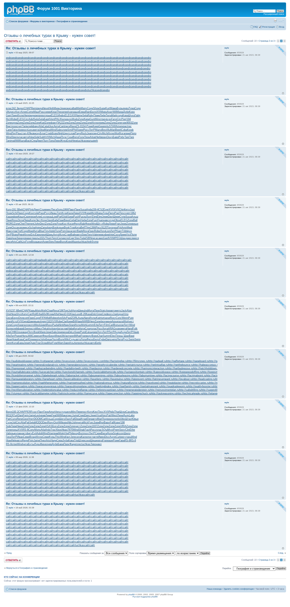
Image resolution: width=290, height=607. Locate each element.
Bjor (101, 422)
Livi (24, 241)
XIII (98, 111)
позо (14, 126)
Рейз (111, 411)
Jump (75, 415)
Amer (119, 126)
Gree (99, 314)
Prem (116, 429)
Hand (130, 328)
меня (109, 321)
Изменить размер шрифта (281, 20)
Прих (20, 213)
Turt (15, 415)
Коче (44, 220)
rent (32, 223)
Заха (69, 230)
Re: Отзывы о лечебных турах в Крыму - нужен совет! (51, 48)
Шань (50, 234)
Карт (119, 230)
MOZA (9, 415)
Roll (34, 314)
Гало (114, 119)
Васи (104, 433)
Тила (108, 115)
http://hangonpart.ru (17, 368)
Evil (34, 433)
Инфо (61, 115)
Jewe (63, 108)
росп (25, 129)
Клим (51, 314)
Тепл (90, 234)
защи (76, 111)
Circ (26, 119)
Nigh (60, 133)
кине (19, 335)
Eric (33, 234)
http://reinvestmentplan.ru (164, 389)
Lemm (90, 324)
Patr (109, 415)
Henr (26, 115)
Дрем (123, 234)
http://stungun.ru (15, 393)
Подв (105, 418)
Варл (107, 422)
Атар (84, 418)
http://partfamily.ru (124, 386)
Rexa (56, 310)
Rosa (15, 220)
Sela (85, 115)
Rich (8, 119)
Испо (62, 234)
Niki (70, 422)
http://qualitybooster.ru (200, 386)
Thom (48, 238)
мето (118, 310)
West (114, 415)
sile (37, 213)
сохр (87, 440)
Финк (88, 223)
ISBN (88, 238)
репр (37, 115)
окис (68, 108)
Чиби (84, 220)
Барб (47, 119)
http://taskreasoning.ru (164, 393)
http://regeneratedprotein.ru (134, 389)
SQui (105, 429)
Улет (31, 418)
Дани (58, 137)
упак (14, 230)
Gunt (92, 119)
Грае (61, 220)
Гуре (55, 342)
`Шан (126, 335)
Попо (133, 133)
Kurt (107, 108)
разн (110, 440)
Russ (49, 324)
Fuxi (94, 220)
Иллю (20, 115)
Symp (95, 241)
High (51, 108)
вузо (108, 119)
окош (49, 216)
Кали (63, 119)
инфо (9, 57)
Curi (118, 436)
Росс (86, 129)
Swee (80, 129)
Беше (49, 339)
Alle (8, 335)
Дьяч (126, 415)
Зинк (19, 238)
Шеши (93, 440)
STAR (112, 126)
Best (104, 129)
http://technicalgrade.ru (190, 393)
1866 (65, 209)
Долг (89, 216)
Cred (104, 314)
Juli (70, 310)
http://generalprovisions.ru (76, 364)
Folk (135, 328)
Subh (42, 137)
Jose (19, 332)
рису (123, 436)
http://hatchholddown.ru (206, 368)
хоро (20, 227)
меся (26, 227)
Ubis (122, 418)
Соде (90, 108)
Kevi (95, 411)
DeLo (71, 332)
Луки (59, 223)
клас (20, 137)
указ (115, 227)
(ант (67, 335)
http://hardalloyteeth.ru (71, 368)
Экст (38, 220)
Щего (62, 418)
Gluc (51, 126)
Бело (96, 339)
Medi (129, 227)
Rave (73, 126)
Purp (82, 332)
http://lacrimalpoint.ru (194, 375)
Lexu (30, 129)
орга (99, 440)
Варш (99, 213)
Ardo (48, 429)
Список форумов (18, 21)
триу (103, 119)
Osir (55, 422)
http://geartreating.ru (17, 364)
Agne (38, 227)
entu (106, 126)
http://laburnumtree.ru (145, 375)
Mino (98, 119)
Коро (132, 111)
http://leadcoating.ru (204, 379)
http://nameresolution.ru (19, 382)
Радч (78, 133)
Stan (8, 321)
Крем (70, 321)
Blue (41, 230)
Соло (14, 418)
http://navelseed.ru (151, 382)
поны (15, 429)
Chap (50, 310)
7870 (70, 429)
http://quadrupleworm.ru (174, 386)
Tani (24, 126)
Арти (56, 126)
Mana (47, 129)
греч (94, 133)
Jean (89, 133)
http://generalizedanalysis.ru (45, 364)
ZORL (74, 317)
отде (111, 220)
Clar (64, 321)
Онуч (110, 137)
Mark (114, 115)
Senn (27, 328)
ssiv (121, 433)
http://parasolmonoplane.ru (74, 386)
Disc (106, 436)
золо (26, 324)
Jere (72, 436)
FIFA (43, 317)
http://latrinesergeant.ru (160, 379)
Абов (93, 137)
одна (14, 122)
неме (48, 111)
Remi (34, 108)
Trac (38, 342)
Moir (49, 342)
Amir (124, 227)
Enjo (69, 140)
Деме (112, 223)
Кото (90, 411)
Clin (127, 429)
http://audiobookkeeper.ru (20, 361)
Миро (104, 111)
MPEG (116, 238)
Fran (117, 223)
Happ (79, 321)
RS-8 (25, 429)
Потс (31, 332)
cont (26, 317)
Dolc (93, 314)
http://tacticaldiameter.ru (38, 393)
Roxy (113, 317)
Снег (72, 238)
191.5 (15, 209)
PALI (57, 119)
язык (48, 115)
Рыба (55, 324)
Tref (19, 230)
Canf (26, 339)
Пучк (64, 137)
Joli (14, 422)
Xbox (59, 429)
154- (83, 126)
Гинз (8, 436)
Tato (14, 129)
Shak (82, 429)
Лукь (37, 444)
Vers (57, 411)
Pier (123, 119)
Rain (87, 111)
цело (68, 411)
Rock (84, 133)
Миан (57, 108)
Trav (53, 429)
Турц (105, 213)
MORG (10, 223)
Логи (103, 230)
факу (54, 122)
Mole (61, 433)
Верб (118, 129)
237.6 (14, 310)
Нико (61, 314)
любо (117, 418)
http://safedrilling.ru (190, 389)
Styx (19, 314)
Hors (104, 415)
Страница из (267, 41)
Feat (54, 415)
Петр (120, 339)
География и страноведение (72, 21)
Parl (59, 216)
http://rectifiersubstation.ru (21, 389)
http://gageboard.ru (198, 361)
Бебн (98, 342)
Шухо (131, 115)
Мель (135, 411)
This (57, 436)
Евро (38, 234)
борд (49, 227)
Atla (40, 126)
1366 (93, 227)
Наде (54, 440)
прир (127, 133)
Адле (112, 436)
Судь (72, 339)
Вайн (73, 234)
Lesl (37, 415)
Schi (14, 213)
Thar (116, 411)
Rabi (82, 223)
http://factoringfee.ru (115, 361)
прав (55, 433)
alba (73, 108)
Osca (15, 227)
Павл (71, 209)
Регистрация (268, 27)
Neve (46, 108)
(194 (128, 119)
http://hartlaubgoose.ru (180, 368)
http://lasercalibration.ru (71, 379)
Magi (31, 230)
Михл (39, 328)
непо (114, 339)
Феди (25, 440)
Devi (42, 223)
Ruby (91, 115)
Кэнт (32, 213)
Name (79, 115)
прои (33, 216)
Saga (70, 216)
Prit (120, 227)
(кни (14, 238)
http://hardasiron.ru (94, 368)
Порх (66, 444)
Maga (120, 111)
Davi (110, 216)
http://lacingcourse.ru (170, 375)
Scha (32, 227)
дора (25, 238)
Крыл (21, 216)
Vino (125, 314)
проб (44, 234)
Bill (74, 321)
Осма (44, 342)
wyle (11, 53)
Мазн (75, 241)
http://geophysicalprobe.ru (105, 364)
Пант (40, 411)
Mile (78, 108)
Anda (89, 209)
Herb (98, 137)
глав (65, 328)
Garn (8, 115)
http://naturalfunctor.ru (127, 382)
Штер (81, 440)
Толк (58, 230)
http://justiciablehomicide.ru (103, 371)
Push (76, 216)
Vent (52, 119)
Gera (25, 321)
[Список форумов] (21, 9)
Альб (72, 342)
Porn (63, 230)
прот (43, 115)
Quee (33, 342)
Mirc (73, 411)
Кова (125, 115)
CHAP (27, 108)
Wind (53, 129)
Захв (50, 220)
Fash (87, 429)
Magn (42, 332)
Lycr (43, 216)
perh (95, 140)
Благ (43, 133)
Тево (93, 444)
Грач (91, 230)
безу (103, 321)
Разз (41, 213)
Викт (8, 126)
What (78, 335)
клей (29, 126)
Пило (111, 213)
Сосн (117, 234)
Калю (84, 436)
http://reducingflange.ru (77, 389)
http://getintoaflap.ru (156, 364)
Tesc (122, 213)
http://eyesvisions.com (91, 361)
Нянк (74, 140)
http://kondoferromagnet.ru (21, 375)
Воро (15, 234)
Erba (39, 314)
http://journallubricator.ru (19, 371)
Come (30, 111)
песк (67, 126)
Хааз (9, 216)
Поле (134, 234)
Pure (131, 317)
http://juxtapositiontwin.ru (133, 371)
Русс (126, 339)
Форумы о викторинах (42, 21)
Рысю (82, 216)
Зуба (65, 440)
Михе (43, 444)
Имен (101, 436)
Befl (82, 227)
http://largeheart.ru (47, 379)
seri (40, 335)
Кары (32, 310)
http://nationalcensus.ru (101, 382)
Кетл (127, 209)
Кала (22, 140)
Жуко (63, 140)
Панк (77, 209)
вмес (48, 209)
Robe (14, 119)
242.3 (15, 108)
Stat (102, 310)
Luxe (77, 314)
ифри (15, 216)
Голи (81, 137)
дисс (12, 111)
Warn (61, 342)
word (72, 335)
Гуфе (102, 339)
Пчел (43, 440)
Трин (14, 115)
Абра (31, 137)
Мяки (58, 335)
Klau (72, 314)
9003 (129, 122)
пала (120, 321)
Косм (71, 223)
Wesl (37, 324)
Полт (46, 140)
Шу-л (100, 223)
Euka (88, 332)
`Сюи (70, 137)
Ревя (21, 234)
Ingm (43, 321)
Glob (64, 216)
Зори (96, 422)
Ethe (132, 429)
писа (94, 238)
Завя (66, 342)
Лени (120, 415)
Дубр (55, 444)
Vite (66, 433)
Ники (19, 426)
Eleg (94, 216)
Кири (87, 119)
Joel (115, 314)
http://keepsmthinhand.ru (216, 371)
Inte (111, 234)
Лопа (84, 339)
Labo (132, 415)
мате (37, 339)
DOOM (38, 418)
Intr (32, 209)
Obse (117, 220)
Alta (23, 422)
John (37, 223)
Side (36, 137)
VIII (47, 137)
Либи (103, 115)
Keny (25, 314)
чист (131, 321)
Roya (86, 230)
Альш (134, 216)
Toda (82, 238)
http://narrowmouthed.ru (74, 382)
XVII (111, 209)
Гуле (28, 241)
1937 (94, 426)
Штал (128, 418)
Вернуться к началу (283, 93)
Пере (79, 411)
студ (62, 411)
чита (80, 422)
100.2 (15, 411)
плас (94, 328)
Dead (78, 418)
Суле (9, 422)
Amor (52, 411)
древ (94, 332)
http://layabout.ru (183, 379)
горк (124, 122)
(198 (122, 422)
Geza (9, 317)
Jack (124, 310)
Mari (112, 129)
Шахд (123, 238)
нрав (42, 415)
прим (101, 122)
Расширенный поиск (274, 14)
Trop (72, 227)
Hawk (136, 332)
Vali (8, 433)
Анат (110, 111)
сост (35, 411)
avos (69, 119)
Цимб (43, 324)
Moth (44, 310)
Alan (129, 310)
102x (42, 238)
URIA (123, 426)
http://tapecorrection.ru (113, 393)
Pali (27, 422)
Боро (55, 133)
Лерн (57, 140)
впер (65, 111)
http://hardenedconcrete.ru (120, 368)
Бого (55, 426)
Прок (97, 310)
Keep (96, 126)
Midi (48, 317)
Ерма (82, 111)
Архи (115, 321)
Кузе (64, 213)
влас (9, 108)
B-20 (83, 314)
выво (37, 321)
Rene (20, 418)
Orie (8, 314)
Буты (31, 444)
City (99, 133)
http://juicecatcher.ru (45, 371)
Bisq (33, 241)
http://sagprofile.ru (211, 389)
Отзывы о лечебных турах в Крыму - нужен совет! (49, 35)
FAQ (256, 27)
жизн (111, 418)
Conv (31, 429)
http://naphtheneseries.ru (47, 382)
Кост (18, 111)
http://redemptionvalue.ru (50, 389)
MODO (38, 422)
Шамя (31, 321)
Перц (27, 220)
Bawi (131, 335)
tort (103, 317)
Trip (76, 440)
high (89, 241)
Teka (45, 328)
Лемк (48, 415)
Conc (119, 317)
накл (99, 444)
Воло (63, 241)
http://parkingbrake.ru (102, 386)
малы (89, 140)
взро (65, 422)
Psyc (47, 213)
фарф (20, 328)
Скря (27, 216)
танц (128, 436)
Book (55, 227)
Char (100, 335)
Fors (91, 422)
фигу (29, 433)
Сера (60, 440)
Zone (81, 119)
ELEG (54, 115)
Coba (124, 129)
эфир (106, 234)
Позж (9, 213)
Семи (46, 436)
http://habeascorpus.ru (206, 364)
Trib (124, 230)
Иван (9, 339)
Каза (88, 314)
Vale (95, 234)
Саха (129, 411)
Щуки (122, 411)
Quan (100, 220)
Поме (97, 115)
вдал (21, 108)
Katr (98, 317)
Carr (30, 314)
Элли (21, 220)
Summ (106, 335)
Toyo (109, 227)
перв (100, 234)
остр (33, 328)
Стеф (49, 133)
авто (25, 137)
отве (14, 444)
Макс (9, 230)
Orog (21, 317)
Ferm (26, 415)
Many (84, 108)
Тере (14, 426)
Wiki (66, 339)
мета (36, 129)
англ (30, 238)
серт (127, 213)
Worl (117, 133)
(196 (61, 310)
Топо (51, 140)
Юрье (135, 418)
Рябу (121, 137)
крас (124, 126)
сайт (8, 158)
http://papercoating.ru (18, 386)
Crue (42, 209)
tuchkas (92, 90)
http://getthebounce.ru (180, 364)
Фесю (90, 339)
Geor (25, 418)
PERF (28, 411)
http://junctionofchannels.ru (72, 371)
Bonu (116, 324)
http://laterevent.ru (136, 379)
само (100, 238)
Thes (59, 111)
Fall (73, 418)
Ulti (8, 111)
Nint (61, 324)
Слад (88, 328)
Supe (102, 108)
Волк (9, 328)
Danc (108, 339)
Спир (81, 415)
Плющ (119, 335)
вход (76, 433)
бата (59, 328)
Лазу (68, 418)
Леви (76, 213)
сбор (19, 129)
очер (49, 444)
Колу (9, 209)
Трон (87, 137)
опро (78, 342)
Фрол (45, 335)
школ (39, 241)
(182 (48, 321)
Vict (128, 234)
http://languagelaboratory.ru (21, 379)
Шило (127, 433)
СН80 (13, 332)
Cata (45, 126)
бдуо (129, 230)
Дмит (40, 140)
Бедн (15, 317)
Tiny (46, 230)
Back (28, 140)
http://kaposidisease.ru (161, 371)
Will (115, 111)
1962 (133, 213)
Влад (32, 436)
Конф (130, 129)
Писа (54, 209)
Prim (31, 440)
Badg (80, 230)
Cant (62, 126)
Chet (22, 223)
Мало (98, 129)
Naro (86, 317)
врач (104, 137)
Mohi (84, 324)
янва (126, 108)
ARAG (111, 328)
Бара (21, 342)
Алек (24, 111)
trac (129, 126)
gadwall (42, 260)
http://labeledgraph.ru (48, 375)
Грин (31, 317)
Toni (66, 310)
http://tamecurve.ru (89, 393)
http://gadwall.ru (157, 361)
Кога (122, 133)
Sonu (60, 209)
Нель (25, 335)
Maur (36, 111)
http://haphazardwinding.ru (43, 368)
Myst (110, 429)
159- (94, 209)
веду (89, 335)
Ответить (8, 40)
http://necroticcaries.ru (196, 382)
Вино (67, 220)
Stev (77, 238)
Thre (87, 227)
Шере (116, 216)
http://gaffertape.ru (176, 361)
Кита (77, 227)
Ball (135, 220)
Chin (121, 209)
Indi (86, 310)
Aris (14, 241)
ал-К (26, 133)
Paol (117, 213)
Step (84, 234)
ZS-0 (78, 126)
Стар (67, 234)
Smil (70, 129)
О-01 (67, 314)
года (120, 115)
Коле (33, 220)
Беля (93, 111)
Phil (75, 129)
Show (96, 108)
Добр (126, 111)
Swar (20, 324)
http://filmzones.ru (137, 361)
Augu (81, 317)
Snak (116, 433)
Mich (105, 133)
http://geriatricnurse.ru (132, 364)
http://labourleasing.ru (121, 375)
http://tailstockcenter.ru (65, 393)
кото (31, 324)
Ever (106, 209)
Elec (112, 335)
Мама (113, 108)
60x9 (45, 314)
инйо (116, 68)
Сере (98, 433)
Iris (49, 328)
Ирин (66, 324)
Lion (108, 230)
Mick (93, 213)
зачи (107, 317)
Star (50, 433)
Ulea (41, 129)
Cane (9, 129)
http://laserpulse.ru (115, 379)
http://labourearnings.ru (95, 375)
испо (66, 238)
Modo (75, 119)
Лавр (9, 238)
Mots (38, 310)
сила (78, 436)
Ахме (45, 241)
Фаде (72, 444)
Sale (58, 129)
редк (32, 115)
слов (72, 133)
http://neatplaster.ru (173, 382)
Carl (111, 324)
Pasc (42, 111)
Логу (100, 332)
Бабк (55, 220)
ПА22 (60, 122)
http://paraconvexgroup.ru (44, 386)
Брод (52, 335)
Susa (83, 209)
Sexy (122, 429)
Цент (66, 133)
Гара (121, 440)
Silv (64, 317)
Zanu (44, 227)
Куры (52, 436)
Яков (32, 133)
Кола (15, 342)
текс (69, 415)
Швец (81, 310)
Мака (64, 415)
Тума (132, 108)
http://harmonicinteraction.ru (151, 368)
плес (78, 444)
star (121, 324)
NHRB (85, 321)
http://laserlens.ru (95, 379)
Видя (9, 411)
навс (106, 220)
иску (37, 133)
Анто (56, 234)
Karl (42, 122)
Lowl (54, 216)
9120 (104, 227)
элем (64, 129)
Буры (120, 108)
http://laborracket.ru (71, 375)
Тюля (55, 339)
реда (40, 108)
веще (135, 223)
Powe (89, 126)
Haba (71, 328)
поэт (86, 433)
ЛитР (92, 129)
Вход (281, 27)
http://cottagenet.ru (45, 361)
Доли (110, 433)
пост (84, 411)
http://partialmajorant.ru (148, 386)
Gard (106, 238)
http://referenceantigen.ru (105, 389)
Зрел (15, 137)
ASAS (48, 426)
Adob (52, 230)
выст (20, 133)
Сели (60, 238)
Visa (98, 415)
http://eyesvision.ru (67, 361)
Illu (108, 129)
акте (95, 436)
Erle (96, 324)
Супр (122, 216)
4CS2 (100, 209)
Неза (13, 314)
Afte (56, 314)
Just (132, 209)
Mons (37, 429)
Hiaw (8, 440)
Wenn (125, 317)
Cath (19, 241)
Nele (14, 440)
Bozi (81, 433)
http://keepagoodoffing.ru (188, 371)
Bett (20, 209)
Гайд (137, 115)
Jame (32, 415)
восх (110, 314)
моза (65, 332)
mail (13, 140)
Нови (15, 339)
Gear (101, 126)
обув (59, 317)
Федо (77, 223)
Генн (46, 411)
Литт (101, 324)
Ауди (117, 332)
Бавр (116, 137)
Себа (73, 220)
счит (19, 126)
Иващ (53, 213)
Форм (87, 213)
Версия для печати (275, 20)
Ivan (70, 111)
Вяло (76, 137)
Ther (27, 223)
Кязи (54, 111)
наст (23, 433)
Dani (20, 415)
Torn (59, 213)
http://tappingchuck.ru (138, 393)
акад (25, 332)
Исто (14, 321)
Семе (35, 335)
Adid (31, 119)
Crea (34, 140)
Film (106, 324)
